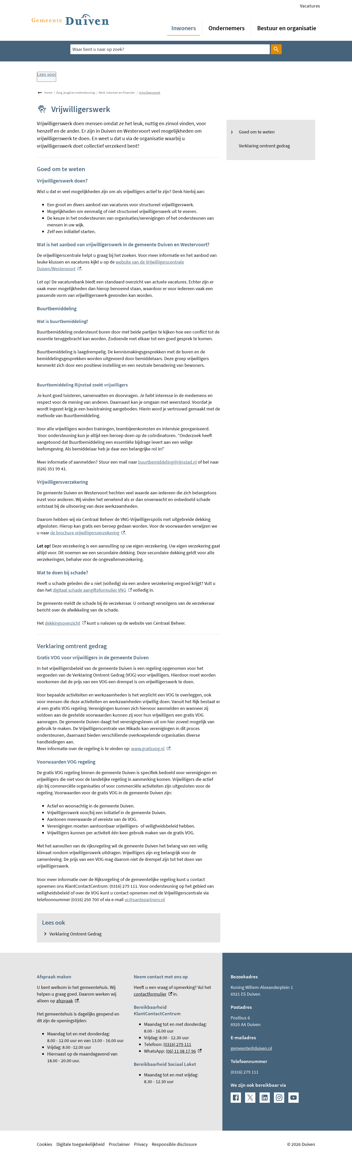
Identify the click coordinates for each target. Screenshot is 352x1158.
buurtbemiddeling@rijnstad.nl (167, 462)
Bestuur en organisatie (286, 28)
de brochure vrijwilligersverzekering (87, 533)
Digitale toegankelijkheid (80, 1144)
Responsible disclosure (174, 1144)
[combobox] (170, 49)
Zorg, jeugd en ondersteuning (75, 92)
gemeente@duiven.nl (251, 1048)
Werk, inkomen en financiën (117, 92)
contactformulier (153, 994)
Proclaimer (119, 1144)
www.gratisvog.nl (150, 748)
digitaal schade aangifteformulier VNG (92, 590)
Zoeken (276, 49)
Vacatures (310, 6)
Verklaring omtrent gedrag (264, 146)
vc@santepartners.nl (145, 899)
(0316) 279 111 (177, 1044)
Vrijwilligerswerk (149, 92)
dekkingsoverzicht (65, 623)
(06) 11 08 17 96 (184, 1051)
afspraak (67, 1001)
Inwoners (183, 28)
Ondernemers (226, 28)
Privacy (141, 1144)
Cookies (44, 1144)
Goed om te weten (257, 132)
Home (48, 92)
